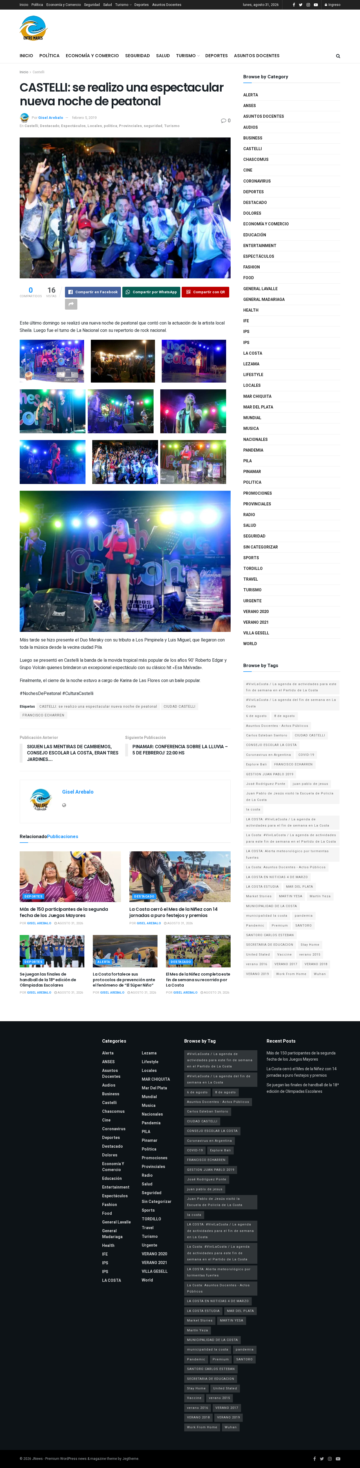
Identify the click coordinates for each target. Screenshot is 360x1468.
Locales (94, 125)
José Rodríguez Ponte (265, 783)
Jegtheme (130, 1458)
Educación (254, 235)
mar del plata (258, 407)
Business (252, 138)
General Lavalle (260, 289)
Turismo (121, 4)
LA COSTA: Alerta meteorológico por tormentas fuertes (287, 854)
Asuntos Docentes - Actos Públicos (277, 725)
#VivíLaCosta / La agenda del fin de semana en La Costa (291, 703)
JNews (37, 1458)
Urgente (252, 601)
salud (249, 525)
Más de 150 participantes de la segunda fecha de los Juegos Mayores (64, 912)
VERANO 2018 (316, 964)
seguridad (153, 125)
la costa (253, 809)
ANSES (249, 106)
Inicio (24, 4)
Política (37, 4)
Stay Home (310, 944)
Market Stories (259, 896)
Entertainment (259, 246)
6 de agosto (256, 716)
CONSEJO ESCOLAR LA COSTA (271, 745)
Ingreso (334, 4)
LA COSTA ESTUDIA (262, 886)
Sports (251, 558)
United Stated (258, 954)
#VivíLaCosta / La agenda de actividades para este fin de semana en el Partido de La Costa (291, 687)
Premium (280, 925)
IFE (246, 321)
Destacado (49, 125)
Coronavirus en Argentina (268, 754)
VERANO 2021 (256, 622)
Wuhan (320, 974)
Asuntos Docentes (166, 4)
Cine (247, 170)
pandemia (304, 915)
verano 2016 (256, 964)
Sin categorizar (260, 547)
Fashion (251, 267)
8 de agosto (284, 716)
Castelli (38, 72)
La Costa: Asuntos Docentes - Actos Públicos (286, 867)
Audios (250, 127)
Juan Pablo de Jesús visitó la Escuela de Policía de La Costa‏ (290, 796)
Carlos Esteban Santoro (266, 735)
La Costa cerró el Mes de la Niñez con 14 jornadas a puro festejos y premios (173, 912)
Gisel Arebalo (50, 117)
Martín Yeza (320, 896)
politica (110, 125)
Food (248, 278)
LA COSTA (252, 353)
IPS (246, 332)
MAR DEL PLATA (299, 886)
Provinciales (130, 125)
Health (250, 310)
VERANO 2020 (256, 612)
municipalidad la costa (266, 915)
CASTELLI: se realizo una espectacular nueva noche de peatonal (98, 706)
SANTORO (303, 925)
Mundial (252, 418)
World (250, 644)
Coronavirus (257, 181)
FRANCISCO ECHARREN (43, 715)
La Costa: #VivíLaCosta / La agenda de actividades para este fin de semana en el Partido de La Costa (291, 838)
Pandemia (253, 450)
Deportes (141, 4)
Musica (251, 429)
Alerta (104, 962)
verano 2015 (309, 954)
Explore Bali (256, 764)
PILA (247, 461)
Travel (250, 579)
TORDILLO (253, 569)
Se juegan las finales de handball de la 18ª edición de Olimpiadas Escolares (48, 979)
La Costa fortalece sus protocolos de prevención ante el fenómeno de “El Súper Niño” (124, 979)
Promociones (257, 493)
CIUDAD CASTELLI (179, 706)
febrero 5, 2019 (84, 117)
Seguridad (92, 4)
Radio (249, 515)
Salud (107, 4)
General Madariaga (264, 300)
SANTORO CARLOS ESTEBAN (270, 935)
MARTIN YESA (290, 896)
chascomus (256, 160)
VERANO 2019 (257, 974)
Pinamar (252, 472)
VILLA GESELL (256, 633)
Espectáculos (73, 125)
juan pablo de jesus (310, 783)
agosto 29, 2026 (216, 992)
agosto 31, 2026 (70, 923)
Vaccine (284, 954)
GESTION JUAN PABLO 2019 (269, 774)
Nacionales (255, 440)
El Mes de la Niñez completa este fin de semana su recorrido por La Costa (198, 979)
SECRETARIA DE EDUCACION (269, 944)
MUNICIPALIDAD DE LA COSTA (271, 906)
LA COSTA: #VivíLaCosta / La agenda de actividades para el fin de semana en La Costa (287, 822)
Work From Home (291, 974)
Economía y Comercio (63, 4)
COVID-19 (306, 754)
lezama (251, 364)
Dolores (252, 213)
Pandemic (255, 925)
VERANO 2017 (285, 964)
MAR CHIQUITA (257, 396)
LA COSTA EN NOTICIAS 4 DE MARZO (277, 877)
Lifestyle (253, 375)
